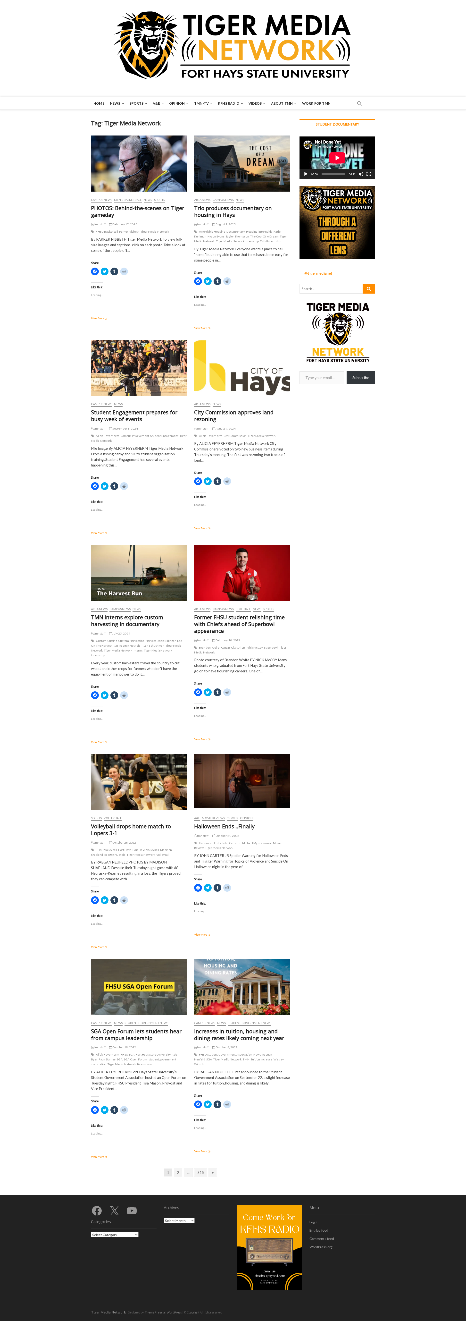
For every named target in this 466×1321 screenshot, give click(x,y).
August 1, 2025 (225, 224)
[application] (337, 157)
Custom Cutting (106, 641)
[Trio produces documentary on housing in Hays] (242, 163)
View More (103, 318)
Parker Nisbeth (129, 231)
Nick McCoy (255, 647)
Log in (313, 1222)
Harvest (151, 641)
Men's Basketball (127, 200)
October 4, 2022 (226, 1047)
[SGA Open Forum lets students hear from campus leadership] (139, 987)
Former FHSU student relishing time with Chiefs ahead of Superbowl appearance (239, 623)
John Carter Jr (231, 843)
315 (201, 1172)
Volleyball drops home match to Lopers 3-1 (131, 829)
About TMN (282, 103)
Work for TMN (316, 103)
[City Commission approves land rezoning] (242, 368)
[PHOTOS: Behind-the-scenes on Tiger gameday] (139, 163)
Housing (251, 231)
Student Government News (146, 1023)
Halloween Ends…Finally (224, 826)
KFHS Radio (228, 103)
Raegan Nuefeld (115, 854)
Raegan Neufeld (130, 645)
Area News (202, 200)
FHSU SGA (128, 1054)
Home (98, 103)
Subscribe (360, 377)
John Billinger (167, 641)
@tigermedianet (318, 273)
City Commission (235, 436)
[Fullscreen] (368, 174)
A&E (156, 103)
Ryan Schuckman (153, 645)
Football (243, 609)
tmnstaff (99, 224)
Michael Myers (252, 843)
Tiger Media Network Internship (237, 241)
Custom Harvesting (131, 641)
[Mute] (360, 174)
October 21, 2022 (227, 836)
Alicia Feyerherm (107, 436)
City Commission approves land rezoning (234, 415)
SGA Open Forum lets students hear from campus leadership (136, 1034)
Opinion (177, 103)
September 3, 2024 (125, 428)
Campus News (101, 200)
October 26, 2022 (124, 842)
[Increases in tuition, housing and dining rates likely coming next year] (242, 987)
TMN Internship (270, 241)
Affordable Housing (212, 231)
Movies (232, 818)
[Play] (305, 174)
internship (265, 231)
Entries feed (318, 1230)
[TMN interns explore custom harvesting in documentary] (139, 573)
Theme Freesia (155, 1312)
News (115, 103)
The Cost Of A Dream (264, 236)
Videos (255, 103)
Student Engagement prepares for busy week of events (134, 415)
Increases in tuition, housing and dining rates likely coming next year (239, 1034)
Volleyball (113, 818)
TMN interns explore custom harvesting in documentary (127, 620)
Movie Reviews (213, 818)
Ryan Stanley (107, 1059)
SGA (120, 1059)
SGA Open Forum (135, 1059)
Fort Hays (124, 850)
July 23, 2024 (121, 633)
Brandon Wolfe (209, 647)
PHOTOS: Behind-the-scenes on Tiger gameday (137, 211)
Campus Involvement (135, 436)
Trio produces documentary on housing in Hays (233, 211)
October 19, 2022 (124, 1047)
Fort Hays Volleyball (146, 850)
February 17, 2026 (124, 224)
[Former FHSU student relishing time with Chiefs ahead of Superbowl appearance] (242, 573)
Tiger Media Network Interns (123, 650)
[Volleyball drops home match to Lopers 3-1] (139, 782)
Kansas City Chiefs (233, 647)
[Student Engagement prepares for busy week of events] (139, 368)
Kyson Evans (216, 236)
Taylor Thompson (237, 236)
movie (267, 843)
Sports (136, 103)
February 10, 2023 (227, 640)
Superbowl (271, 647)
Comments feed (321, 1238)
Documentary (235, 231)
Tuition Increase (261, 1059)
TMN (246, 1059)
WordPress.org (321, 1247)
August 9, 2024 (225, 428)
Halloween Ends (210, 843)
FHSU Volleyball (106, 850)
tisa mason (144, 1064)
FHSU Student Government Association (225, 1054)
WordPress (174, 1312)
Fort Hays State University (153, 1054)
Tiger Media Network (155, 231)
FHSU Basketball (107, 231)
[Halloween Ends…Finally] (242, 781)
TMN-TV (201, 103)
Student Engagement (164, 436)
